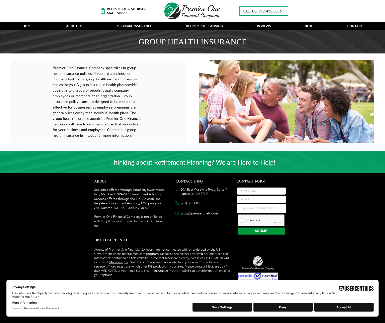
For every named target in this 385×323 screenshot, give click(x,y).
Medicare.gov (215, 266)
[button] (74, 26)
